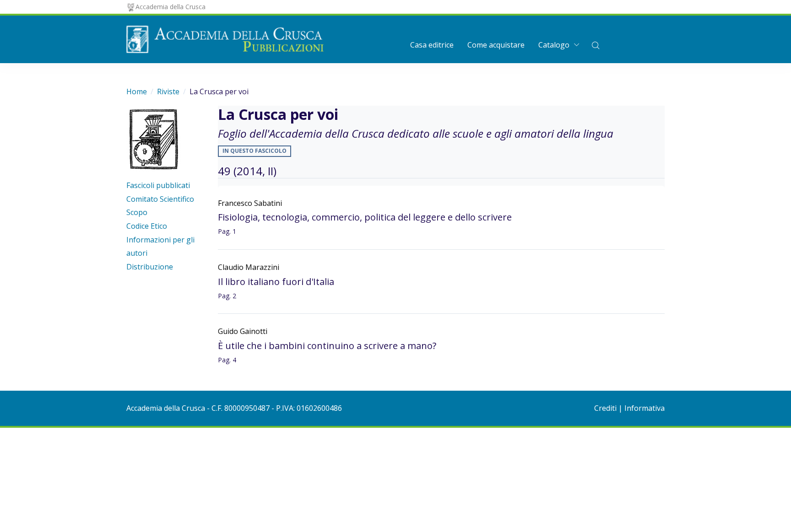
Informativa (644, 408)
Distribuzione (149, 267)
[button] (595, 45)
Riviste (168, 91)
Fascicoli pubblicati (158, 185)
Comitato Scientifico (160, 199)
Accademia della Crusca (170, 6)
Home (136, 91)
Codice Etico (146, 226)
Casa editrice (432, 45)
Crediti (605, 408)
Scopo (136, 212)
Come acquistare (496, 45)
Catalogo (553, 45)
